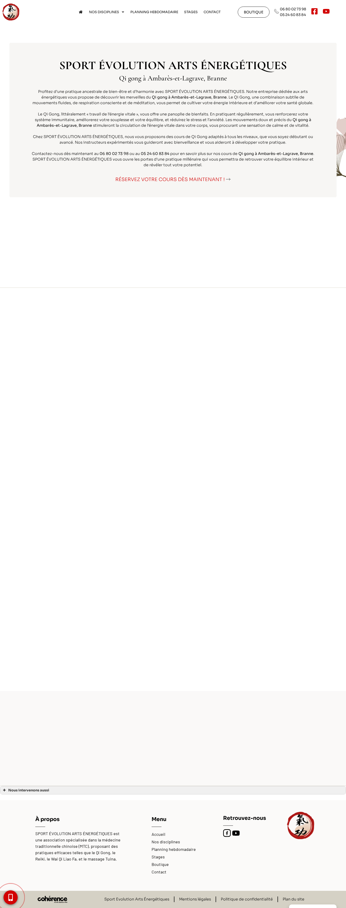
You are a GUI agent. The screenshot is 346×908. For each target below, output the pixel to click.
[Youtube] (236, 833)
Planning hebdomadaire (154, 12)
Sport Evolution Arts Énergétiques (136, 899)
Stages (191, 12)
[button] (254, 12)
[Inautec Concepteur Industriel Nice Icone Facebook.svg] (227, 833)
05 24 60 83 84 (293, 14)
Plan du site (293, 899)
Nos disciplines (104, 12)
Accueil (158, 834)
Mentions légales (195, 899)
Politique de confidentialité (247, 899)
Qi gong (300, 119)
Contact (212, 12)
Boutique (160, 864)
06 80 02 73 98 (293, 9)
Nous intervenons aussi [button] (28, 790)
